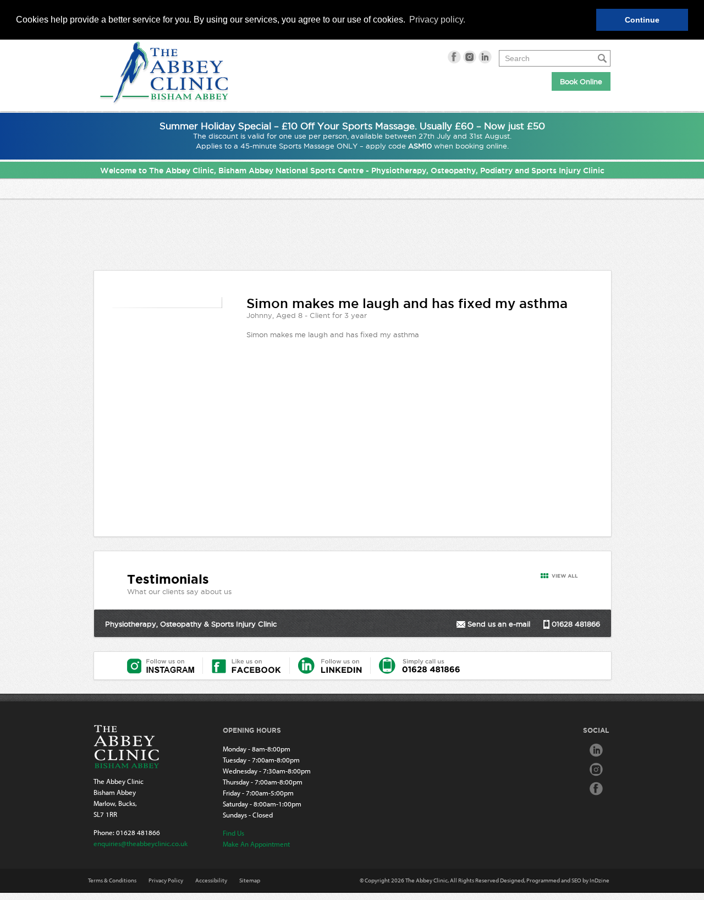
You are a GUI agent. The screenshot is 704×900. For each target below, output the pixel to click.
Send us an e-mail (499, 624)
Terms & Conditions (112, 880)
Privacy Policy (165, 880)
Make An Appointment (256, 843)
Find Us (233, 832)
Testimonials (168, 579)
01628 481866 (138, 832)
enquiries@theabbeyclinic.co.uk (141, 843)
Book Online (581, 81)
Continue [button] (642, 19)
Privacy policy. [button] (437, 19)
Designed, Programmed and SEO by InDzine (554, 880)
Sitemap (249, 880)
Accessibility (211, 880)
